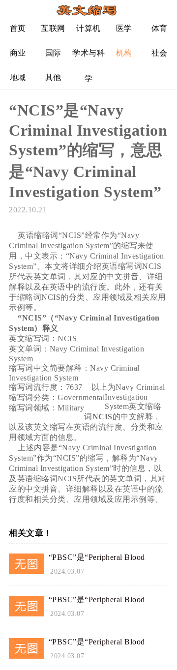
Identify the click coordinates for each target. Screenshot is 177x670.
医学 (124, 28)
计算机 (88, 28)
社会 (159, 53)
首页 (18, 28)
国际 (53, 53)
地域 (18, 77)
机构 (124, 53)
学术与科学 (88, 57)
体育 (159, 28)
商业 (18, 53)
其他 (53, 77)
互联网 (53, 28)
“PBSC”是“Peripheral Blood (97, 557)
